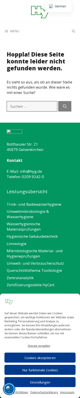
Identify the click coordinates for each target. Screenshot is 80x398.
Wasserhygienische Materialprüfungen (24, 226)
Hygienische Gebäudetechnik (32, 236)
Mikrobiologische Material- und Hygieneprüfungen (35, 253)
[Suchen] (64, 106)
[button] (73, 31)
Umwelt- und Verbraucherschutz (35, 263)
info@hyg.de (31, 171)
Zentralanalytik (20, 277)
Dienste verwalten (39, 346)
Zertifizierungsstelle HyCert (30, 284)
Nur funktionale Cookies (40, 370)
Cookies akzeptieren (40, 357)
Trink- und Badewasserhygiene (34, 204)
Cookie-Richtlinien (17, 392)
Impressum (67, 392)
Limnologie (16, 243)
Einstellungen (40, 382)
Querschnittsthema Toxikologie (34, 270)
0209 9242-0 (33, 176)
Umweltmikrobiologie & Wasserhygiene (28, 214)
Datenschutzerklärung (44, 392)
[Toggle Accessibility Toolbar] (9, 389)
